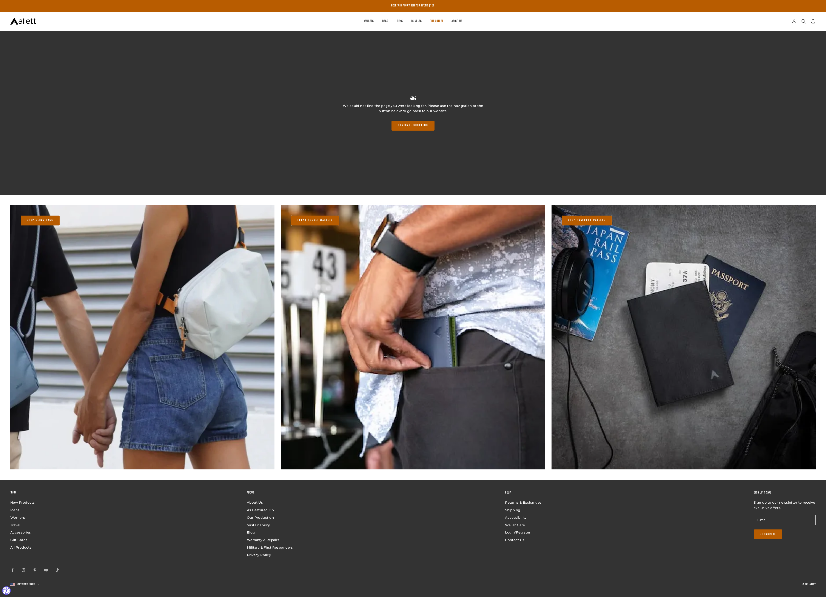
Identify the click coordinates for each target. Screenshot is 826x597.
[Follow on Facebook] (12, 570)
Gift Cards (19, 540)
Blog (251, 532)
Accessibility (515, 517)
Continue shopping (413, 125)
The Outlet (436, 21)
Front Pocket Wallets (315, 220)
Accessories (20, 532)
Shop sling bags (40, 220)
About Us (457, 21)
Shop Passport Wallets (587, 220)
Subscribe (768, 534)
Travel (15, 525)
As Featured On (260, 510)
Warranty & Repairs (263, 540)
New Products (22, 502)
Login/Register (517, 532)
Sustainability (258, 525)
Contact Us (514, 540)
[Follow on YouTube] (46, 570)
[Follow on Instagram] (24, 570)
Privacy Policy (259, 555)
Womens (18, 517)
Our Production (260, 517)
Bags (385, 21)
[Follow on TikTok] (57, 570)
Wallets (369, 21)
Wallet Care (515, 525)
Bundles (416, 21)
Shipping (512, 510)
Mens (15, 510)
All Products (20, 547)
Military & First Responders (270, 547)
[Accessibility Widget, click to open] (6, 590)
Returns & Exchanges (523, 502)
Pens (400, 21)
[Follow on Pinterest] (35, 570)
